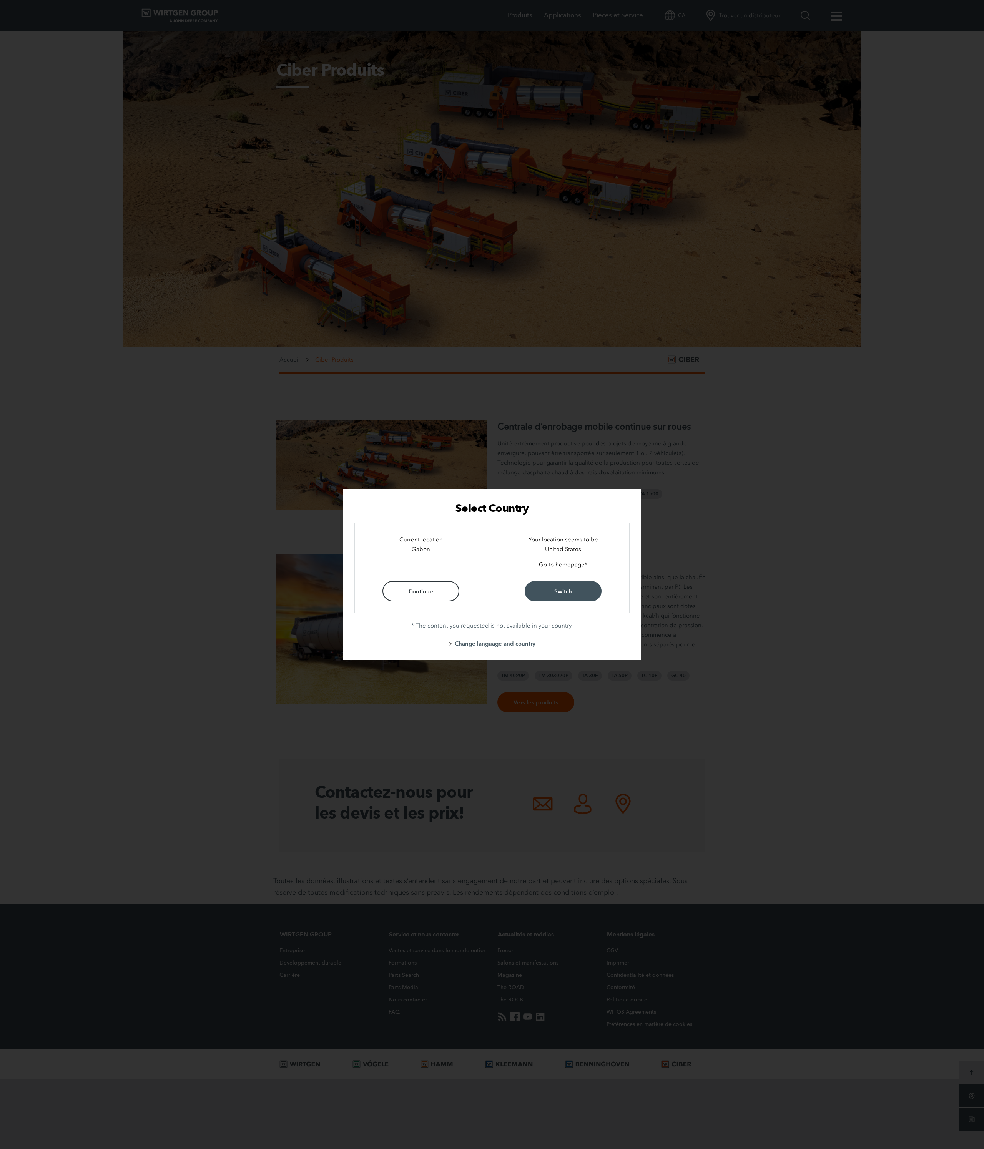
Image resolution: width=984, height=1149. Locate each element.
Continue (421, 591)
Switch (563, 591)
